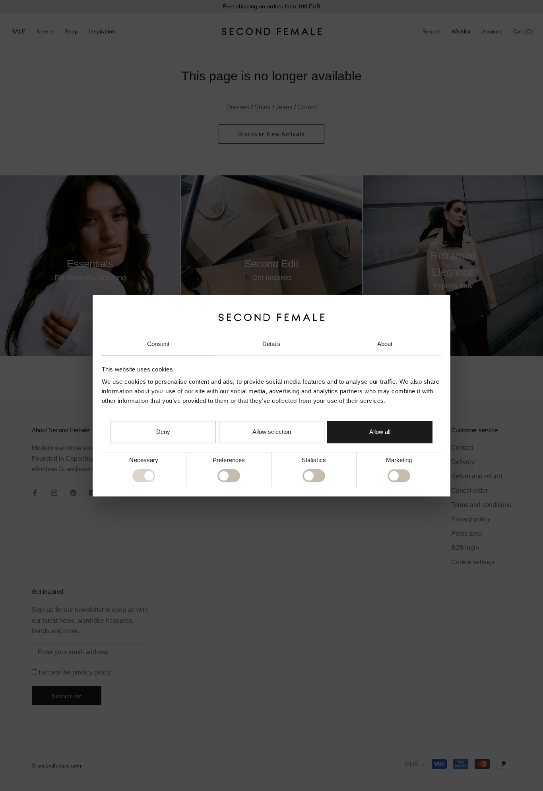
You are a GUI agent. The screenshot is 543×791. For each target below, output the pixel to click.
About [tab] (385, 344)
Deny (163, 431)
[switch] (228, 476)
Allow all (379, 431)
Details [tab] (271, 344)
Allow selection (271, 431)
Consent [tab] (158, 344)
